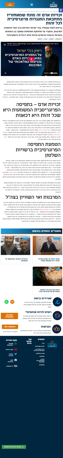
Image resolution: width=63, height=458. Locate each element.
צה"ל (45, 39)
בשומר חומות (13, 172)
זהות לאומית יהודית (44, 130)
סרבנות (51, 39)
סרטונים (55, 11)
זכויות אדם (58, 39)
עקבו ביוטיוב (9, 349)
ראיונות (40, 39)
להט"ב (59, 132)
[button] (61, 10)
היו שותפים (9, 366)
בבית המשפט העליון (46, 209)
